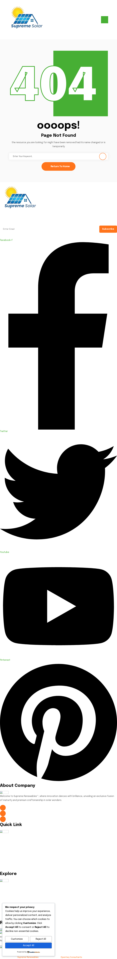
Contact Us (8, 866)
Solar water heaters (13, 890)
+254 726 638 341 (16, 807)
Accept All (28, 945)
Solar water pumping (13, 902)
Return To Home (60, 166)
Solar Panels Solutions (14, 884)
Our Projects (9, 853)
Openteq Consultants (71, 957)
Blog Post (7, 860)
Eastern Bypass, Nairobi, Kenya (24, 819)
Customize (17, 939)
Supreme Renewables (28, 957)
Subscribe (108, 229)
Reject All (41, 939)
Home (5, 835)
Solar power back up (13, 896)
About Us (7, 841)
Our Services (9, 847)
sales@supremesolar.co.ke (23, 813)
